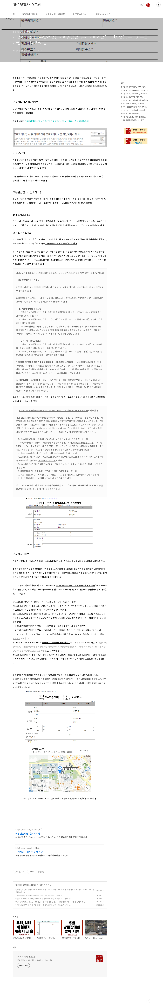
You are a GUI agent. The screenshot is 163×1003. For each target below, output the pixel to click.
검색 (142, 5)
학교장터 (133, 103)
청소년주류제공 (134, 90)
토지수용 (142, 110)
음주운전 (142, 117)
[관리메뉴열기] (158, 4)
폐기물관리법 (125, 93)
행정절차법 (144, 90)
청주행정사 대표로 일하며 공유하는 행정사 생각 (34, 960)
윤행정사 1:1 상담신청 (55, 14)
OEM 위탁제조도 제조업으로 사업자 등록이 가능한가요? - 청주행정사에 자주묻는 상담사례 (49, 901)
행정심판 (124, 97)
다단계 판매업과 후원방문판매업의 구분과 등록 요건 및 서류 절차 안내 (41, 898)
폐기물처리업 (142, 107)
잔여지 (123, 107)
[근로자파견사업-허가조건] (60, 129)
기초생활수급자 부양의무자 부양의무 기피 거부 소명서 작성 (37, 895)
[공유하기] (20, 872)
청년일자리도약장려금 (128, 87)
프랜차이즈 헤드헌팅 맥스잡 (29, 851)
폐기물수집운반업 (127, 117)
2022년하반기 (132, 107)
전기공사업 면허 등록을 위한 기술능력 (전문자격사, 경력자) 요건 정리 (41, 905)
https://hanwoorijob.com (26, 829)
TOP (148, 1001)
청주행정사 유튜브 (80, 14)
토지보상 (141, 103)
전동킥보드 (135, 93)
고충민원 (124, 100)
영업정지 (135, 110)
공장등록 (124, 113)
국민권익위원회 (134, 113)
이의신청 (139, 97)
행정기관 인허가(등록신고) (26, 885)
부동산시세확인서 (135, 100)
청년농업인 (141, 87)
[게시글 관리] (23, 872)
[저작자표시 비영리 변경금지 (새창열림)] (40, 872)
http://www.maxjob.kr (25, 848)
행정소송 (144, 93)
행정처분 (124, 90)
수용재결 (145, 100)
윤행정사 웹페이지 (30, 14)
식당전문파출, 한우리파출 (27, 833)
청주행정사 (125, 103)
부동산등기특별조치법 (128, 120)
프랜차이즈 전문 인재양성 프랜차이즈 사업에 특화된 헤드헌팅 (41, 855)
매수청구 (141, 120)
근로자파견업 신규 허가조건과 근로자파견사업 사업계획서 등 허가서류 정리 (56, 121)
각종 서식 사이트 (103, 14)
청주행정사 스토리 (27, 5)
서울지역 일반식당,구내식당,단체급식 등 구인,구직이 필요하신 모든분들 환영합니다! (51, 836)
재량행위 (132, 97)
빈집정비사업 (125, 110)
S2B (136, 117)
